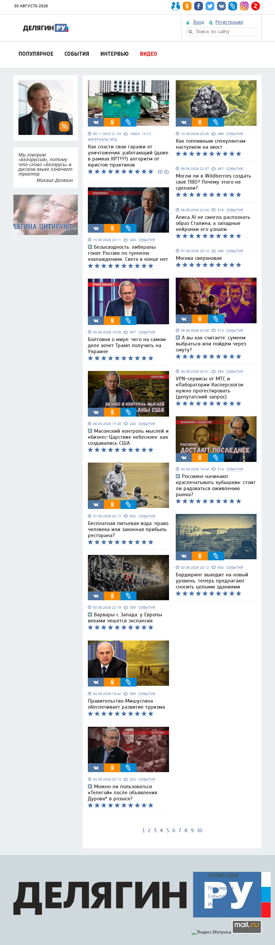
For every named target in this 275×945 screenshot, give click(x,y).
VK (96, 122)
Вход (198, 22)
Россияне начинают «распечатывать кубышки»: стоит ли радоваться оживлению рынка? (216, 485)
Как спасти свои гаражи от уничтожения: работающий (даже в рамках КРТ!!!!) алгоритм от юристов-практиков (128, 156)
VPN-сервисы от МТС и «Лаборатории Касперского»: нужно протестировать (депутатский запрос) (210, 388)
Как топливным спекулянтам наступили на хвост (210, 144)
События (76, 53)
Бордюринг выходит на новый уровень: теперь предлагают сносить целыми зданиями (212, 581)
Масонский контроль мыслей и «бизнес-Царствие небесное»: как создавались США (128, 437)
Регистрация (229, 22)
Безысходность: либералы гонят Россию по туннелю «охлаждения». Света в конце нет (128, 253)
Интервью (114, 53)
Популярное (35, 53)
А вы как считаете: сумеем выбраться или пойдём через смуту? (211, 344)
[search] (190, 32)
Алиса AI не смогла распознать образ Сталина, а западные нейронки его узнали (213, 223)
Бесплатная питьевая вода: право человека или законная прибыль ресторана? (128, 529)
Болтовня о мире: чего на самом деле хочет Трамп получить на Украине (127, 345)
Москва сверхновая (199, 258)
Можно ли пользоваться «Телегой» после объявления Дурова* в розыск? (122, 793)
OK (112, 122)
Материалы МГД (102, 139)
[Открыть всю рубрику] (45, 215)
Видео (148, 53)
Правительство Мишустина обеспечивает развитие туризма (126, 704)
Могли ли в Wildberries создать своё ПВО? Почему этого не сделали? (213, 182)
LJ (128, 122)
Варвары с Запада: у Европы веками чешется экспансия (125, 618)
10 (199, 831)
